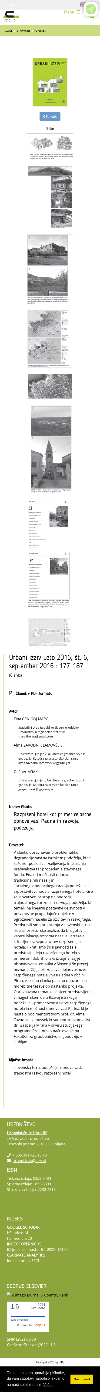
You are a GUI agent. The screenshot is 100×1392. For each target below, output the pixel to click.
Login (14, 4)
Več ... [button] (48, 1385)
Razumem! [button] (82, 1379)
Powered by (25, 1325)
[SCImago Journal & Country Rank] (37, 1294)
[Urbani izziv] (11, 16)
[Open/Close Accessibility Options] (91, 9)
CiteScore (38, 1306)
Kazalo (51, 116)
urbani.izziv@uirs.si (29, 1160)
